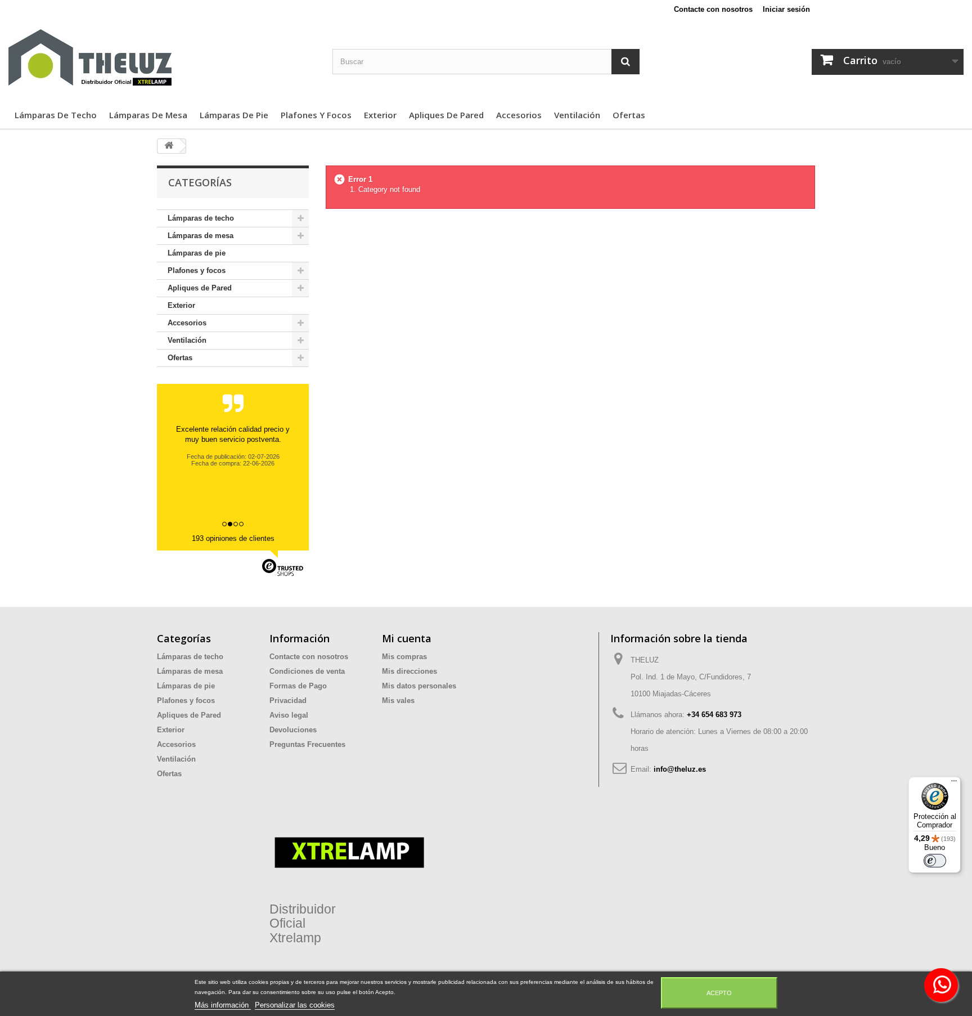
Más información (223, 1005)
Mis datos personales (419, 686)
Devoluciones (293, 730)
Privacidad (288, 700)
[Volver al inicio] (168, 146)
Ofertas (629, 114)
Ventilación (577, 114)
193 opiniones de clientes (233, 538)
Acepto (719, 993)
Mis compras (404, 656)
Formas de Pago (298, 686)
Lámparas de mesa (148, 114)
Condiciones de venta (307, 671)
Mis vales (398, 700)
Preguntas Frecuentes (307, 744)
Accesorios (519, 114)
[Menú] (954, 783)
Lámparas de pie (234, 114)
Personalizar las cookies (295, 1005)
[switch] (935, 860)
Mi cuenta (406, 638)
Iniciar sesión (786, 9)
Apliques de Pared (446, 114)
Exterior (380, 114)
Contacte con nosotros (713, 9)
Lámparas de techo (56, 114)
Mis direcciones (409, 671)
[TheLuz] (162, 57)
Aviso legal (288, 715)
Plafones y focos (316, 114)
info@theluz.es (680, 769)
